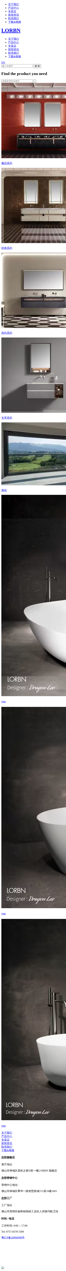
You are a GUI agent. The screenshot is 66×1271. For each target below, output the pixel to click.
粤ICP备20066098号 (13, 1237)
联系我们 (13, 18)
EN (3, 62)
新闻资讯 (13, 14)
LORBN (10, 30)
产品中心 (13, 7)
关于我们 (13, 4)
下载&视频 (14, 21)
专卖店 (12, 11)
